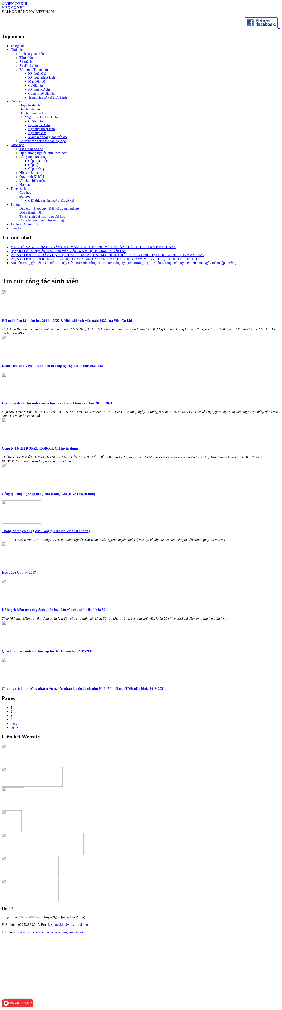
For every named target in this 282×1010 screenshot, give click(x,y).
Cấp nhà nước (38, 161)
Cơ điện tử (35, 85)
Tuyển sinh (18, 188)
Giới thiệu (17, 50)
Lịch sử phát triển (31, 54)
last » (14, 727)
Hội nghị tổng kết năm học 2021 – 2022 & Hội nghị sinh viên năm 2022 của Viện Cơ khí (67, 320)
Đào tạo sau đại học (33, 113)
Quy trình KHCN (31, 177)
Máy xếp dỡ (36, 81)
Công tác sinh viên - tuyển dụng (41, 220)
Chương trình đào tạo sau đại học (42, 141)
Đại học (24, 196)
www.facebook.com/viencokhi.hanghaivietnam (50, 932)
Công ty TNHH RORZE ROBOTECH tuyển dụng (40, 448)
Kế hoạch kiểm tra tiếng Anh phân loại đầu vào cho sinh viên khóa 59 (53, 610)
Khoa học (17, 145)
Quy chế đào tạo (30, 105)
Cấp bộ (33, 165)
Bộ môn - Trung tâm (33, 69)
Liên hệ (16, 228)
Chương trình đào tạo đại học (39, 117)
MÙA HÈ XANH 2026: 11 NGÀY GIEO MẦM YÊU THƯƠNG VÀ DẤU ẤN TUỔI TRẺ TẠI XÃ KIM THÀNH (93, 247)
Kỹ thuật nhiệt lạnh (41, 77)
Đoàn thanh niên (31, 212)
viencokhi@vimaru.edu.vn (69, 924)
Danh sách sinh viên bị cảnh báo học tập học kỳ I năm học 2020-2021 (53, 366)
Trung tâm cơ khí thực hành (47, 97)
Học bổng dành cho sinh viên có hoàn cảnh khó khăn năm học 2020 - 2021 (57, 403)
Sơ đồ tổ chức (29, 65)
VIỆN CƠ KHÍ (13, 7)
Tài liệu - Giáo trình (24, 224)
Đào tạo (16, 101)
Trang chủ (18, 46)
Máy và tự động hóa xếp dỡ (47, 137)
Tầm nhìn (26, 58)
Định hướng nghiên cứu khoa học (43, 153)
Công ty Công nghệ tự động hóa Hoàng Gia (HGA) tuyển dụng (49, 494)
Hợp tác (24, 184)
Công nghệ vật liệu (41, 93)
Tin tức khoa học (31, 149)
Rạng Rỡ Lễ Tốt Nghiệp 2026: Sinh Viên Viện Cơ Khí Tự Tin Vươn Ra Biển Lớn (68, 251)
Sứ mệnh (25, 61)
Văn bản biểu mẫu (32, 180)
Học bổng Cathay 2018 (19, 572)
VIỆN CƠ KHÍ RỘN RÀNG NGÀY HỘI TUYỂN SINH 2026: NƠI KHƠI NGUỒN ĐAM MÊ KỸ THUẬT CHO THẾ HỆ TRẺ (104, 259)
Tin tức (15, 204)
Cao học (25, 192)
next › (15, 723)
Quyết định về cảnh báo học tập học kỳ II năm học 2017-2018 (47, 651)
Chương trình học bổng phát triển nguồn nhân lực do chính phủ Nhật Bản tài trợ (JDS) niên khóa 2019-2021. (84, 688)
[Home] (14, 4)
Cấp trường (36, 169)
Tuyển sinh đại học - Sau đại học (42, 216)
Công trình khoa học (33, 157)
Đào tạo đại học (30, 109)
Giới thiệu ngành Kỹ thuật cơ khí (51, 200)
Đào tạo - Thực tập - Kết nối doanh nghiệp (49, 208)
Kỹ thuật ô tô (37, 73)
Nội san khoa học (31, 173)
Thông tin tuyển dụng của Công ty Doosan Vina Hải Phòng (46, 531)
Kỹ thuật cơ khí (39, 89)
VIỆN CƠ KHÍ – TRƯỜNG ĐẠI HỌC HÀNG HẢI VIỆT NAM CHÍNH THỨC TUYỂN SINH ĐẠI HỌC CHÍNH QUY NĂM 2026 (107, 255)
